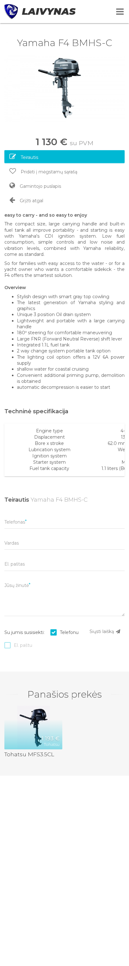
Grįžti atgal (30, 200)
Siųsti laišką (102, 631)
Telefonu (69, 632)
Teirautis (28, 157)
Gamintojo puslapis (39, 186)
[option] (64, 88)
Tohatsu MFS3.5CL (29, 754)
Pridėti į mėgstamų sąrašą (48, 172)
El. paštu (23, 645)
